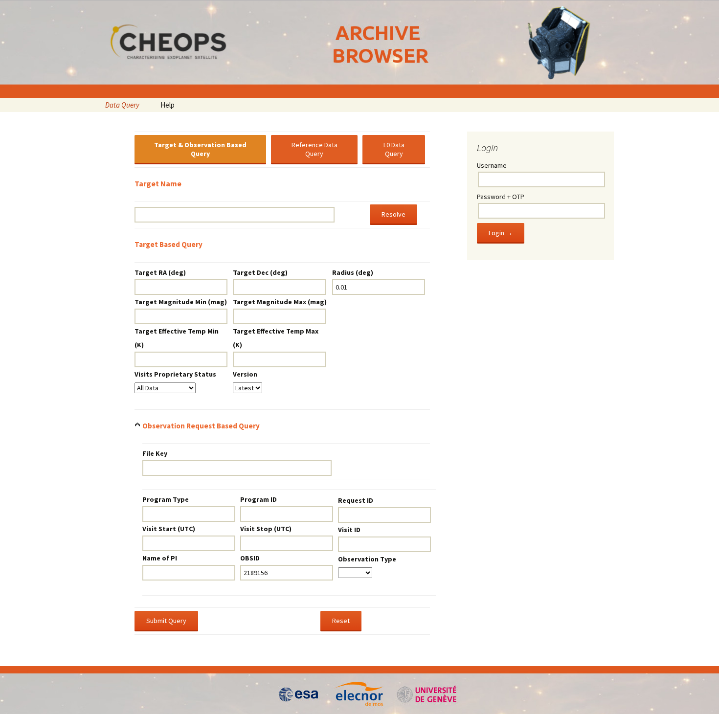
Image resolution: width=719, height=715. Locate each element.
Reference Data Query (314, 149)
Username (492, 165)
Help (167, 105)
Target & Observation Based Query (200, 149)
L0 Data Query (393, 149)
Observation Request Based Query (201, 425)
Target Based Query (168, 244)
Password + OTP (500, 196)
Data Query (122, 105)
